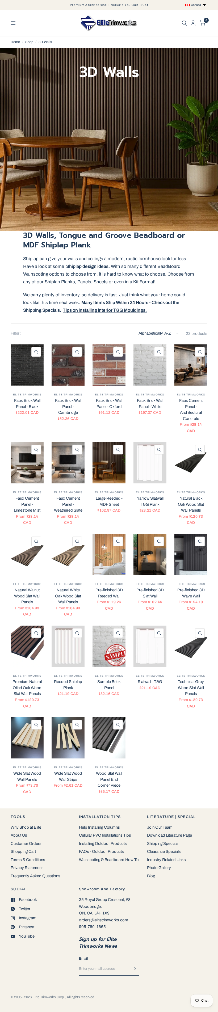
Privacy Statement (27, 868)
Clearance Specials (164, 851)
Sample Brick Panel (109, 685)
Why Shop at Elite (26, 827)
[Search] (184, 23)
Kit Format (143, 281)
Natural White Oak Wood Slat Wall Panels (68, 596)
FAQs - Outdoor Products (101, 851)
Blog (151, 876)
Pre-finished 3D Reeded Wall (109, 593)
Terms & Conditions (28, 860)
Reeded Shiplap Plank (68, 685)
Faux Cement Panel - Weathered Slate (68, 504)
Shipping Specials (162, 843)
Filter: (16, 333)
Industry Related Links (166, 860)
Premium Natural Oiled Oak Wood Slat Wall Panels (27, 688)
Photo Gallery (159, 868)
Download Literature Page (169, 835)
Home (15, 42)
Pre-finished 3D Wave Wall (191, 593)
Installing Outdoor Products (103, 843)
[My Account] (193, 23)
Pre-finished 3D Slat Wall (150, 593)
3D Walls (45, 42)
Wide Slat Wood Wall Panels (27, 776)
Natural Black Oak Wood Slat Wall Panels (191, 504)
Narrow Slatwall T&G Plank (150, 501)
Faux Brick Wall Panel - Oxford (109, 403)
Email (83, 958)
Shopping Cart (23, 851)
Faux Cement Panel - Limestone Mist (27, 504)
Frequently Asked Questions (35, 876)
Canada (196, 4)
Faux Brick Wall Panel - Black (27, 403)
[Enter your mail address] (133, 969)
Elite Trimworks (27, 394)
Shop (29, 42)
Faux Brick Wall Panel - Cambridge (68, 406)
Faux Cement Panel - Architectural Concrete (191, 409)
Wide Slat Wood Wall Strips (68, 776)
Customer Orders (26, 843)
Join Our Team (160, 827)
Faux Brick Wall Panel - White (150, 403)
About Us (19, 835)
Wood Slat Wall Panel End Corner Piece (109, 779)
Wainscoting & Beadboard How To (109, 860)
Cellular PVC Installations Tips (105, 835)
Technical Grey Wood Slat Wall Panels (191, 688)
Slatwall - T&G (150, 682)
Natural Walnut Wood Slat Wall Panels (27, 596)
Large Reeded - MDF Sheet (109, 501)
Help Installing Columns (99, 827)
